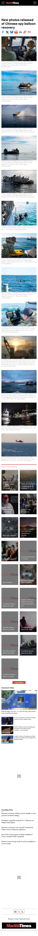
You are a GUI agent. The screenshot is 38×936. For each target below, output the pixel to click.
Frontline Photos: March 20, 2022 (27, 628)
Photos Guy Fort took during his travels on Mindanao (9, 485)
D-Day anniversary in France (28, 558)
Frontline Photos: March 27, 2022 (27, 581)
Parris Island (7, 582)
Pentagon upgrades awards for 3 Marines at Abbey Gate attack (17, 821)
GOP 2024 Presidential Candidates (7, 509)
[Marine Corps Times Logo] (12, 3)
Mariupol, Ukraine (9, 535)
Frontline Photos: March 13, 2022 (27, 652)
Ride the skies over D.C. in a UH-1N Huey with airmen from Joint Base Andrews (18, 712)
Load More (19, 682)
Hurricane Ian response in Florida (26, 533)
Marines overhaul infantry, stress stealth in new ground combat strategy (18, 814)
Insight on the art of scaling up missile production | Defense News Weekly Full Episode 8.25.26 (25, 737)
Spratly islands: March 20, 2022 (8, 628)
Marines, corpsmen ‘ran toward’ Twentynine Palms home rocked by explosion (17, 828)
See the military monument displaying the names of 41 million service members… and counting (24, 728)
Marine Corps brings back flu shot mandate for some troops (18, 842)
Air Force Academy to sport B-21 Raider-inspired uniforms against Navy (25, 718)
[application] (18, 700)
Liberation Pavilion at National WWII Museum (28, 486)
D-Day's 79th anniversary (26, 510)
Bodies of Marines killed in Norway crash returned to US (27, 603)
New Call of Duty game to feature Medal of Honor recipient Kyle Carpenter (16, 835)
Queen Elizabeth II (9, 559)
